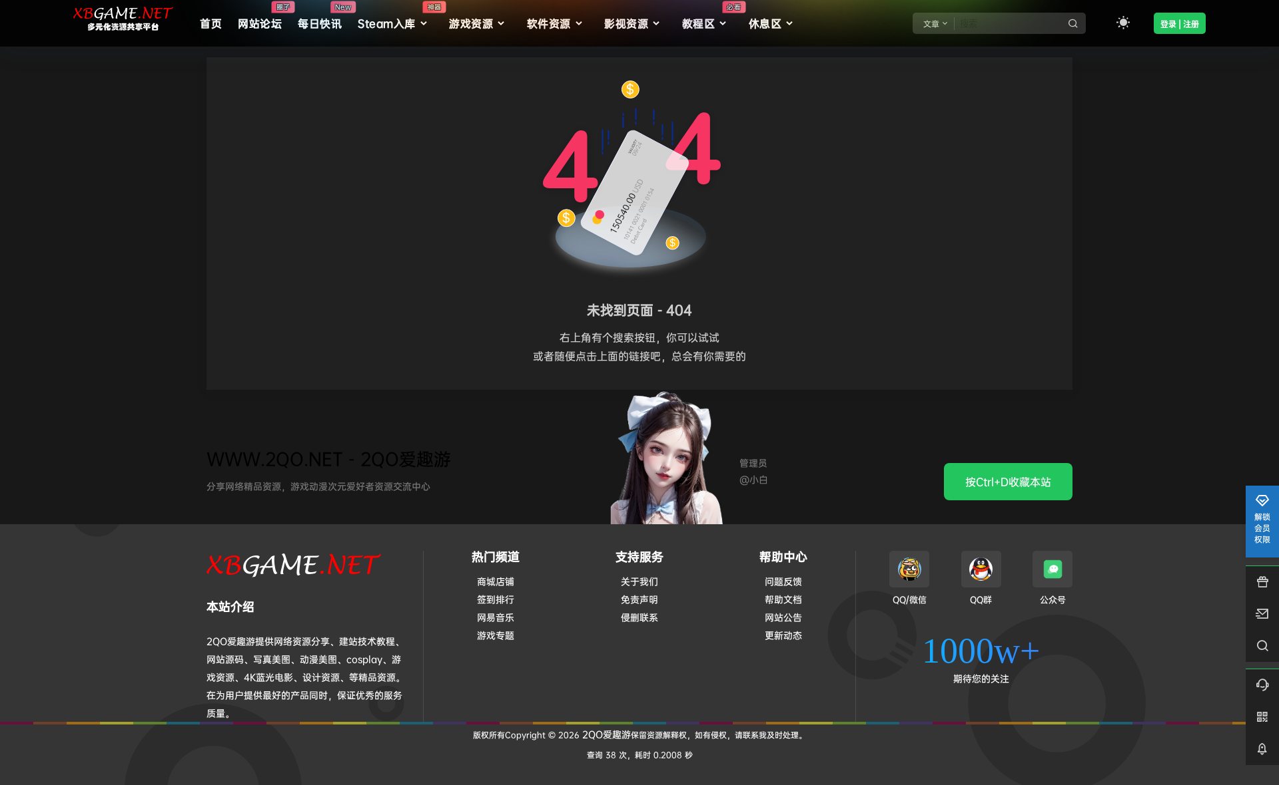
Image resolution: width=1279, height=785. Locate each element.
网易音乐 (495, 617)
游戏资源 (471, 23)
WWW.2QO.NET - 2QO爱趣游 (329, 458)
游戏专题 (495, 635)
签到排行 (495, 599)
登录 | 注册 (1179, 24)
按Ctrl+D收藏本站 (1008, 481)
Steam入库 (399, 16)
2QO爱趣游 (605, 734)
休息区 (765, 23)
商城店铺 (495, 581)
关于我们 (639, 581)
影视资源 (626, 23)
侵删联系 (639, 617)
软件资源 (549, 23)
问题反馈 (783, 581)
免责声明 (639, 599)
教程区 (711, 16)
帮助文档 (783, 599)
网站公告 (783, 617)
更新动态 (783, 635)
